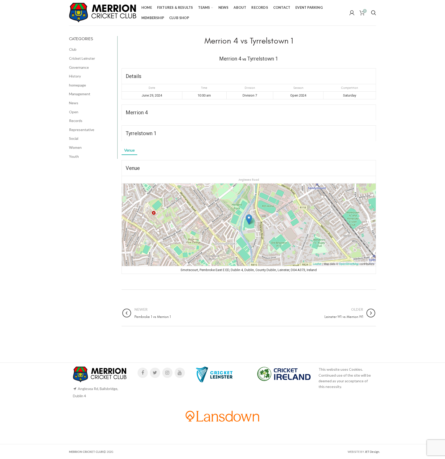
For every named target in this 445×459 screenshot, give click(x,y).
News (73, 103)
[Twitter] (155, 373)
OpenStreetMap (349, 264)
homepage (77, 85)
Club (72, 49)
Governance (79, 67)
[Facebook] (143, 373)
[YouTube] (180, 373)
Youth (74, 156)
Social (73, 138)
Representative (81, 129)
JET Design (372, 451)
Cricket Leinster (82, 58)
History (75, 76)
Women (75, 147)
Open (73, 112)
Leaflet (317, 264)
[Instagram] (167, 373)
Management (79, 94)
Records (75, 120)
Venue (129, 150)
